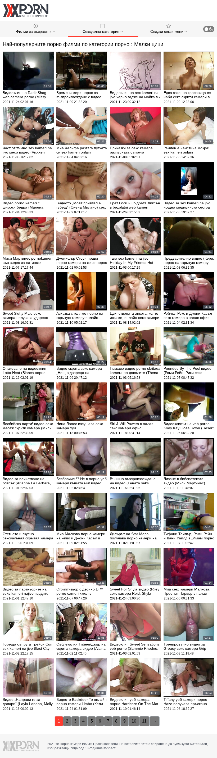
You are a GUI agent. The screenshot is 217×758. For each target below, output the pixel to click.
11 (144, 721)
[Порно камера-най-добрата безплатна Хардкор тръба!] (26, 10)
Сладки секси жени (167, 31)
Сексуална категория (101, 31)
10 (134, 721)
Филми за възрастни (34, 31)
